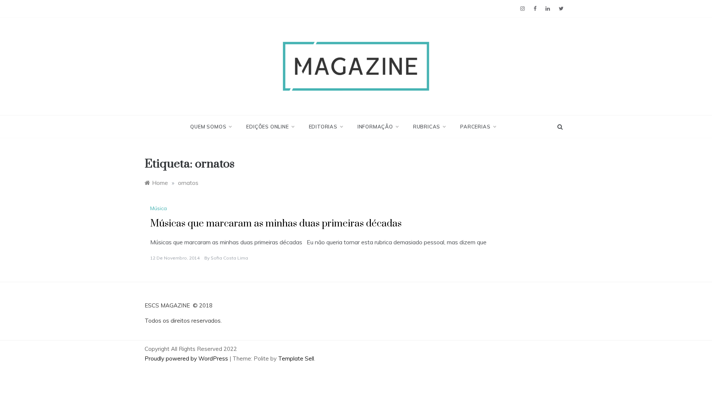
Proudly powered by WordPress (187, 358)
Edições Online (267, 127)
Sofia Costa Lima (229, 258)
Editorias (323, 127)
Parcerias (475, 127)
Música (158, 208)
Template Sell (296, 358)
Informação (375, 127)
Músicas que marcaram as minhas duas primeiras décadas (276, 224)
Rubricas (426, 127)
